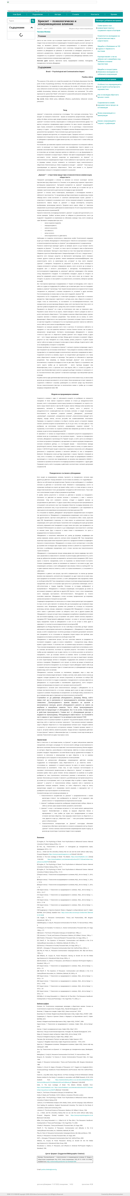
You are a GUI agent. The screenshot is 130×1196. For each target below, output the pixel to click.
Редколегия (38, 14)
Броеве (114, 14)
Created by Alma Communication (112, 1194)
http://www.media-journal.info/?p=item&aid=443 (61, 1161)
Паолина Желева (43, 32)
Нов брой (17, 14)
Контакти (95, 14)
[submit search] (33, 21)
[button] (31, 27)
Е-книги (76, 14)
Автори (58, 14)
